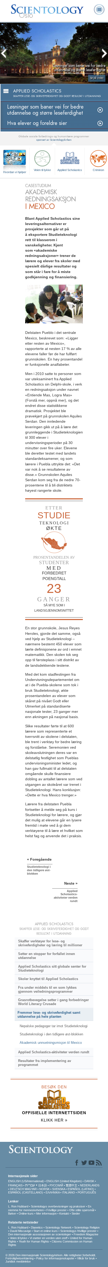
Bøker (12, 1213)
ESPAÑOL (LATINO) (81, 1189)
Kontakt (64, 1213)
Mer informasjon (46, 1213)
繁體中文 (71, 1185)
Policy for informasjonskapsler (55, 1258)
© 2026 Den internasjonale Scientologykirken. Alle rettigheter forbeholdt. (51, 1255)
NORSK (44, 1189)
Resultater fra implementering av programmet (44, 1063)
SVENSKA (58, 1189)
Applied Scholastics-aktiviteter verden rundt (53, 1052)
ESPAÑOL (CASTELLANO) (25, 1192)
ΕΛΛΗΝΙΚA (53, 1192)
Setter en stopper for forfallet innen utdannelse (46, 956)
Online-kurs (26, 1213)
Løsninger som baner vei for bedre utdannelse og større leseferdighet (45, 110)
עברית (30, 1185)
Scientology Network (58, 1227)
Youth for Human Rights (34, 1241)
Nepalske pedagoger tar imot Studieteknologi (54, 1026)
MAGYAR (31, 1189)
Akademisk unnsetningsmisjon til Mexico (51, 1043)
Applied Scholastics (69, 170)
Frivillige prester (56, 1210)
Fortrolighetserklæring (20, 1258)
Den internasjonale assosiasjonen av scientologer (39, 1234)
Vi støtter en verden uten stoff (48, 1238)
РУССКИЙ (56, 1185)
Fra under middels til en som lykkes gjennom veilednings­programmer (47, 989)
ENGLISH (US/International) (26, 1181)
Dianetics (37, 1227)
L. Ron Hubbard (18, 1206)
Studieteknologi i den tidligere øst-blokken (51, 1034)
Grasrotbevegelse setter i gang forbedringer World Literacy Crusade (53, 1002)
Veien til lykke (42, 170)
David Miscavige (20, 1230)
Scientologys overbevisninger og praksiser (58, 1206)
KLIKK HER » (54, 1120)
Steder (76, 1213)
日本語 (42, 1185)
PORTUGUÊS (87, 1192)
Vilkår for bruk (86, 1258)
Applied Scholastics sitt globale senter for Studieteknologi (52, 968)
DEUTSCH (17, 1189)
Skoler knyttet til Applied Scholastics (48, 979)
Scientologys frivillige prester (78, 1230)
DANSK (89, 1181)
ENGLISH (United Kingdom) (64, 1181)
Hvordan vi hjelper (14, 172)
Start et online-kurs (46, 1230)
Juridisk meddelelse (18, 1261)
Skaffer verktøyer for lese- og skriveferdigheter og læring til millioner (50, 943)
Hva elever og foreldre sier (37, 123)
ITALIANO (68, 1192)
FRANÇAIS (15, 1185)
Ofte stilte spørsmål (81, 1210)
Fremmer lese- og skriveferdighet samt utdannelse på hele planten (49, 1015)
